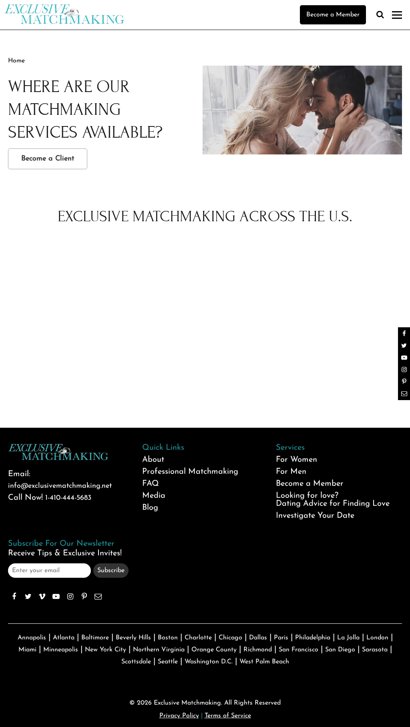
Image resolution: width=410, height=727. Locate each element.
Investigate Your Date (315, 516)
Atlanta (63, 638)
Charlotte (198, 638)
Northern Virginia (159, 650)
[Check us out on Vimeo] (42, 597)
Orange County (214, 650)
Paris (281, 638)
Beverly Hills (133, 638)
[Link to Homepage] (64, 22)
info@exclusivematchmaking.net (60, 486)
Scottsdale (136, 662)
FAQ (150, 484)
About (153, 460)
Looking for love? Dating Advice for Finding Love (333, 500)
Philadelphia (312, 638)
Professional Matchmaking (190, 472)
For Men (291, 472)
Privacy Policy (179, 716)
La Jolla (348, 638)
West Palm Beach (264, 662)
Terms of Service (228, 716)
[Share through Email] (98, 597)
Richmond (257, 650)
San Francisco (298, 650)
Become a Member (333, 15)
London (377, 638)
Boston (168, 638)
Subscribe (111, 570)
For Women (296, 460)
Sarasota (375, 650)
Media (153, 496)
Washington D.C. (209, 662)
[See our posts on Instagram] (70, 597)
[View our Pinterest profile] (84, 597)
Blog (150, 508)
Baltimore (95, 638)
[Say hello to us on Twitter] (28, 597)
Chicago (230, 638)
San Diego (340, 650)
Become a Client (47, 158)
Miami (27, 650)
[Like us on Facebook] (14, 597)
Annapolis (32, 638)
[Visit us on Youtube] (56, 597)
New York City (105, 650)
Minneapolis (60, 650)
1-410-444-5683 (68, 498)
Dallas (258, 638)
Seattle (168, 662)
